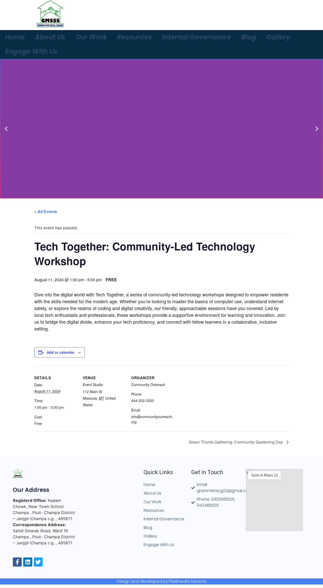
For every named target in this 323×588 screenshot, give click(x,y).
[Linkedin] (27, 561)
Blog (248, 37)
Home (15, 37)
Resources (134, 37)
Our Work (91, 37)
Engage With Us (31, 51)
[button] (6, 128)
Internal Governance (196, 37)
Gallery (278, 37)
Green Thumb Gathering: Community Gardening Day (236, 442)
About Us (50, 37)
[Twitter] (38, 561)
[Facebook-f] (17, 561)
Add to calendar (60, 352)
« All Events (45, 211)
